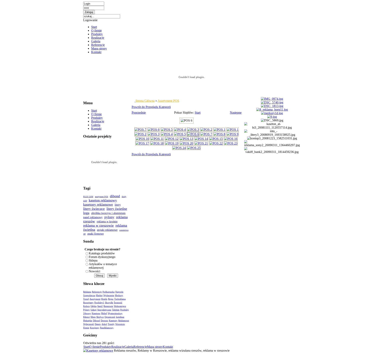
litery (118, 204)
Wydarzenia (108, 295)
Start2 (100, 306)
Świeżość (118, 302)
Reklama (87, 292)
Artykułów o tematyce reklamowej (103, 265)
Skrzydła (109, 302)
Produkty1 (99, 302)
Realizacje (97, 37)
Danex (98, 324)
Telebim (115, 310)
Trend (86, 299)
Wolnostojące (120, 306)
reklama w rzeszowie (98, 225)
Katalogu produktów (102, 253)
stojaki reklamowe (107, 229)
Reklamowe (123, 320)
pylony (109, 217)
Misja (93, 317)
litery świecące (94, 209)
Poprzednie (139, 112)
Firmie (86, 328)
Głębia (94, 306)
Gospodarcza (89, 295)
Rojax (111, 299)
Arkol (104, 324)
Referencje (98, 45)
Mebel (104, 313)
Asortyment (95, 299)
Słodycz (100, 317)
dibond (115, 196)
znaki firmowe (95, 233)
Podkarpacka (109, 292)
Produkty (97, 34)
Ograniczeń (110, 317)
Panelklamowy (107, 328)
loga (86, 213)
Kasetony (113, 320)
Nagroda (119, 292)
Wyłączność (88, 324)
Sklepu (93, 260)
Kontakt (96, 52)
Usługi (94, 310)
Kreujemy (94, 328)
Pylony (86, 310)
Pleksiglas (87, 320)
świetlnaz (120, 317)
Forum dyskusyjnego (102, 257)
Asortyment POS (168, 100)
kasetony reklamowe (98, 204)
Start (94, 27)
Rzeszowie (108, 306)
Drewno (104, 320)
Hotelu (104, 299)
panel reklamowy (93, 217)
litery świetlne (117, 209)
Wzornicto (120, 324)
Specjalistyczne (104, 310)
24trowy (87, 313)
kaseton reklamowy (103, 200)
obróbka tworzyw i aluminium (108, 213)
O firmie (96, 30)
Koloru (86, 306)
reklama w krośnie (107, 221)
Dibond (96, 320)
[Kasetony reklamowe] (98, 350)
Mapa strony (99, 48)
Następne (236, 112)
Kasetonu (96, 313)
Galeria (95, 41)
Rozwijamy (88, 302)
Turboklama (120, 299)
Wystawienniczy (115, 313)
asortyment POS (101, 196)
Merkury (119, 295)
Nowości (94, 271)
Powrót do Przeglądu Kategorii (151, 107)
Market (99, 295)
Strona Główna (145, 100)
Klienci (86, 317)
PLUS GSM (88, 196)
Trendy (111, 324)
